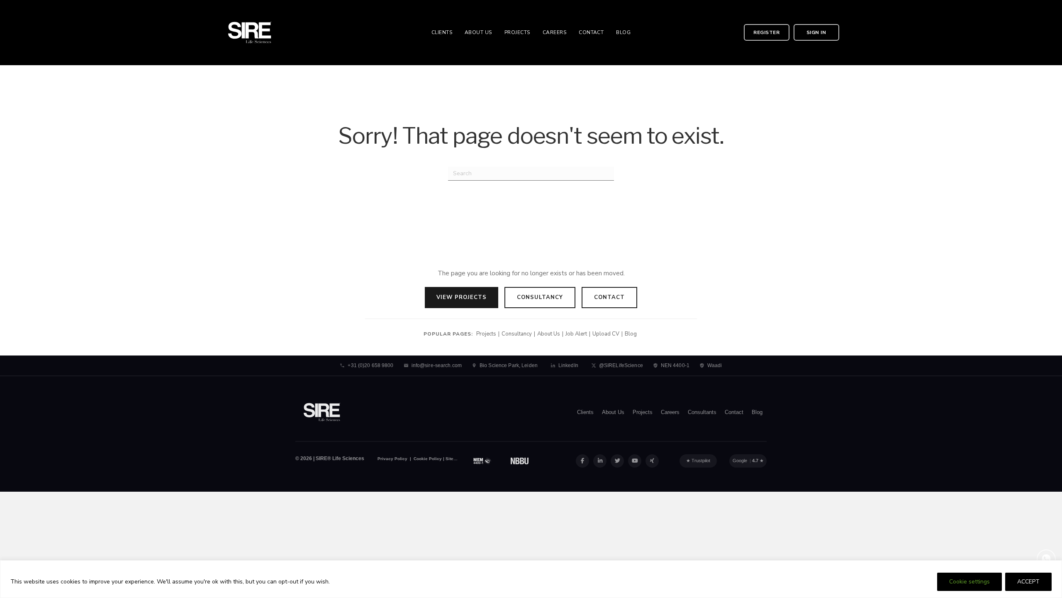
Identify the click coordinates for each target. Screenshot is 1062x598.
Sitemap (454, 458)
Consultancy (540, 297)
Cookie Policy (427, 458)
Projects (486, 334)
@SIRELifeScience (621, 365)
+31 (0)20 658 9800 (370, 365)
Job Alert (576, 334)
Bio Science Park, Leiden (509, 365)
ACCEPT (1028, 582)
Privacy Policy (392, 458)
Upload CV (605, 334)
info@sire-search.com (437, 365)
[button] (766, 32)
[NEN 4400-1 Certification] (482, 460)
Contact (609, 297)
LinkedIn (568, 365)
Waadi (714, 365)
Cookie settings (969, 582)
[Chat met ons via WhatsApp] (1046, 559)
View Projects (461, 297)
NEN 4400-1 (675, 365)
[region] (531, 579)
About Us (548, 334)
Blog (631, 334)
